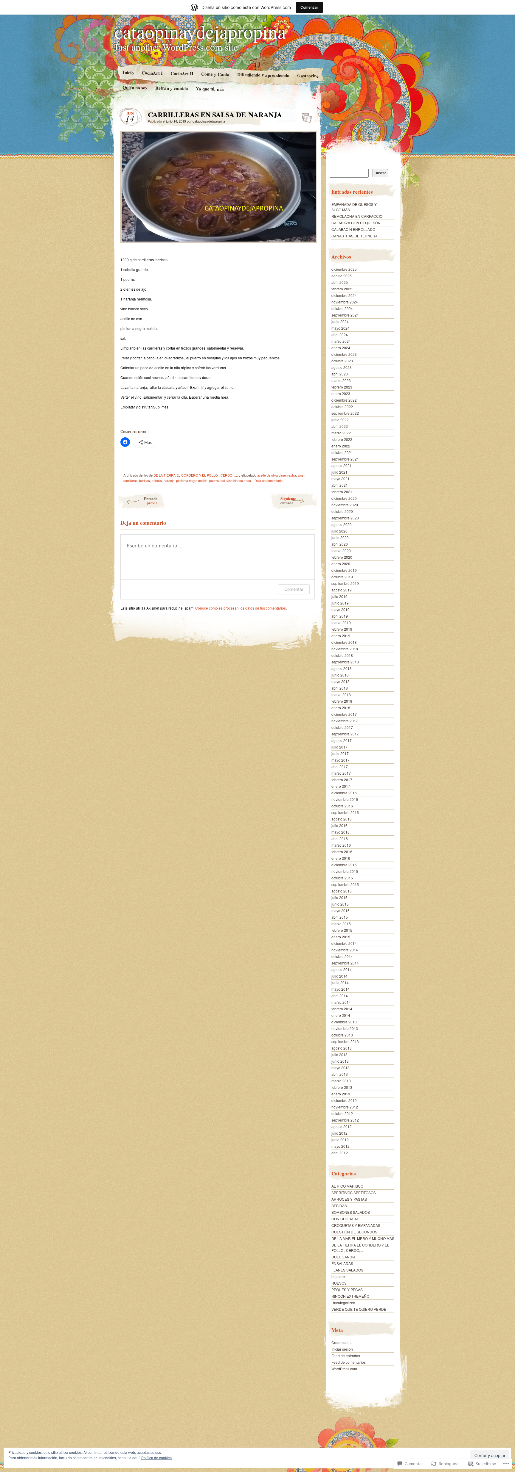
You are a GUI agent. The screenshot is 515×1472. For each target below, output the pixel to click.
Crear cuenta (342, 1342)
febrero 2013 (341, 1087)
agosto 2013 (341, 1047)
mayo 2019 (340, 609)
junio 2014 (340, 982)
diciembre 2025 (344, 269)
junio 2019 (340, 602)
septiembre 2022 (345, 413)
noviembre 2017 (344, 720)
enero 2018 (340, 707)
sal (223, 480)
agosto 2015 (341, 890)
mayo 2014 (340, 989)
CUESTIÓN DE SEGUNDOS (354, 1231)
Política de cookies (156, 1457)
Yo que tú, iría (210, 88)
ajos (301, 475)
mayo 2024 (340, 328)
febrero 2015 (341, 930)
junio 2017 (340, 753)
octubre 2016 (342, 805)
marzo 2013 (341, 1080)
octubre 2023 (342, 360)
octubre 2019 (342, 576)
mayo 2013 (340, 1067)
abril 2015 (339, 917)
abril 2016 (339, 838)
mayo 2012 (340, 1146)
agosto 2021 (341, 465)
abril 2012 (339, 1152)
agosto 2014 (341, 969)
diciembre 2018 (344, 642)
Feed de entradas (345, 1355)
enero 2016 (340, 858)
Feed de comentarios (348, 1362)
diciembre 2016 (344, 792)
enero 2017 (340, 786)
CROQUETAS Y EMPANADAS (355, 1225)
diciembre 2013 (344, 1021)
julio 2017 (339, 746)
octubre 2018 (342, 655)
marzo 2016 (341, 845)
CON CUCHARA (345, 1218)
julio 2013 (339, 1054)
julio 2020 (339, 530)
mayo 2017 (340, 759)
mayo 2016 (340, 831)
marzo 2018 (341, 694)
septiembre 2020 (345, 517)
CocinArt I (151, 72)
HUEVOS (339, 1282)
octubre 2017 (342, 727)
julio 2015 (339, 897)
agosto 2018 (341, 668)
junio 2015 (340, 903)
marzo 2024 (341, 341)
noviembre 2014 (344, 949)
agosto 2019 (341, 589)
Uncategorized (343, 1302)
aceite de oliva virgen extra (276, 475)
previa (151, 500)
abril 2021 (339, 485)
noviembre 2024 (344, 301)
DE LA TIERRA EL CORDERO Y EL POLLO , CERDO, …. (360, 1247)
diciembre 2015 (344, 864)
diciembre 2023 (344, 354)
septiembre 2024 (345, 314)
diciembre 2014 (344, 943)
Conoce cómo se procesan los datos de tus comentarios (240, 607)
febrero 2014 (341, 1008)
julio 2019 (339, 596)
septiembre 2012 (345, 1119)
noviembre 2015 (344, 871)
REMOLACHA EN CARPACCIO (356, 216)
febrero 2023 (341, 386)
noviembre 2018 (344, 648)
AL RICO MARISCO (347, 1185)
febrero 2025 (341, 288)
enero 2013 (340, 1093)
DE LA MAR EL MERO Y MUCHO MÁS (362, 1238)
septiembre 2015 (345, 884)
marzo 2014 (341, 1002)
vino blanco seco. (239, 480)
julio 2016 (339, 825)
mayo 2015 (340, 910)
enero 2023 (340, 393)
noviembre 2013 (344, 1028)
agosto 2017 (341, 740)
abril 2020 (339, 543)
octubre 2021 (342, 452)
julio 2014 (339, 975)
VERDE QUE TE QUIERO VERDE (358, 1309)
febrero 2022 (341, 439)
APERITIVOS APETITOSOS (353, 1192)
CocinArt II (181, 73)
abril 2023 (339, 373)
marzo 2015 (341, 923)
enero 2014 (340, 1015)
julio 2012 (339, 1133)
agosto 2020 (341, 524)
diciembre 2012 (344, 1100)
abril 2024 (339, 334)
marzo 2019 (341, 622)
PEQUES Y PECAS (347, 1289)
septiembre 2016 (345, 812)
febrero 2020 (341, 557)
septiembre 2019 (345, 583)
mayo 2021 (340, 478)
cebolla (157, 480)
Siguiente (288, 500)
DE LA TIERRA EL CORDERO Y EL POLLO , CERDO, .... (195, 475)
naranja (169, 480)
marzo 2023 (341, 380)
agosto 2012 (341, 1126)
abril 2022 (339, 426)
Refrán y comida (171, 88)
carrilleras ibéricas (136, 480)
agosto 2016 (341, 818)
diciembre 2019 (344, 570)
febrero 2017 (341, 779)
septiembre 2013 (345, 1041)
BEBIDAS (339, 1205)
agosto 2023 (341, 367)
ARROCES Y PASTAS (349, 1199)
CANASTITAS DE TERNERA (354, 235)
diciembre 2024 (344, 295)
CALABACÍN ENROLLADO (353, 229)
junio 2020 (340, 537)
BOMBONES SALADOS (350, 1212)
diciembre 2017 (344, 714)
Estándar (305, 116)
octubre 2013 (342, 1034)
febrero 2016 (341, 851)
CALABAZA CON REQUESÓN (356, 222)
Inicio (128, 72)
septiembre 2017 (345, 733)
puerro (214, 480)
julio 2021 (339, 472)
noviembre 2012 (344, 1106)
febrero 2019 (341, 629)
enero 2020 (340, 563)
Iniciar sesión (342, 1349)
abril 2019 (339, 615)
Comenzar (309, 7)
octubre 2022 (342, 406)
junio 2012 (340, 1139)
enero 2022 (340, 445)
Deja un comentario (269, 480)
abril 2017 (339, 766)
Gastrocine (308, 75)
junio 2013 (340, 1061)
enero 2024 (340, 347)
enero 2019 (340, 635)
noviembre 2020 (344, 504)
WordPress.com (344, 1368)
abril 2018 (339, 687)
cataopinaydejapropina (200, 31)
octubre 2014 (342, 956)
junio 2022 (340, 419)
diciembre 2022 (344, 400)
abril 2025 (339, 282)
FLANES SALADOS (347, 1269)
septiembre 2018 (345, 661)
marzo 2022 (341, 432)
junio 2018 (340, 674)
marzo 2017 (341, 773)
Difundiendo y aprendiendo (263, 75)
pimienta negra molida (191, 480)
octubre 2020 (342, 511)
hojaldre (338, 1276)
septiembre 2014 (345, 962)
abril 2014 (339, 995)
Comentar (293, 589)
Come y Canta (215, 74)
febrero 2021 (341, 491)
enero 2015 (340, 936)
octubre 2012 (342, 1113)
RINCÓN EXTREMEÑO (350, 1296)
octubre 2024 (342, 308)
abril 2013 (339, 1074)
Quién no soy (135, 87)
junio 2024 (340, 321)
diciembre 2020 (344, 498)
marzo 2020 (341, 550)
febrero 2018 (341, 701)
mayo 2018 (340, 681)
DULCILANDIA (343, 1256)
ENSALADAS (342, 1263)
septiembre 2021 (345, 458)
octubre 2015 (342, 877)
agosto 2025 (341, 275)
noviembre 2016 (344, 799)
